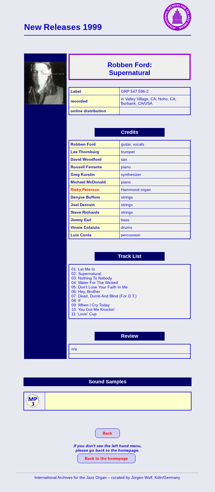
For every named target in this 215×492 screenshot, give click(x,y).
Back (107, 433)
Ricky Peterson (85, 189)
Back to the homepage (106, 458)
